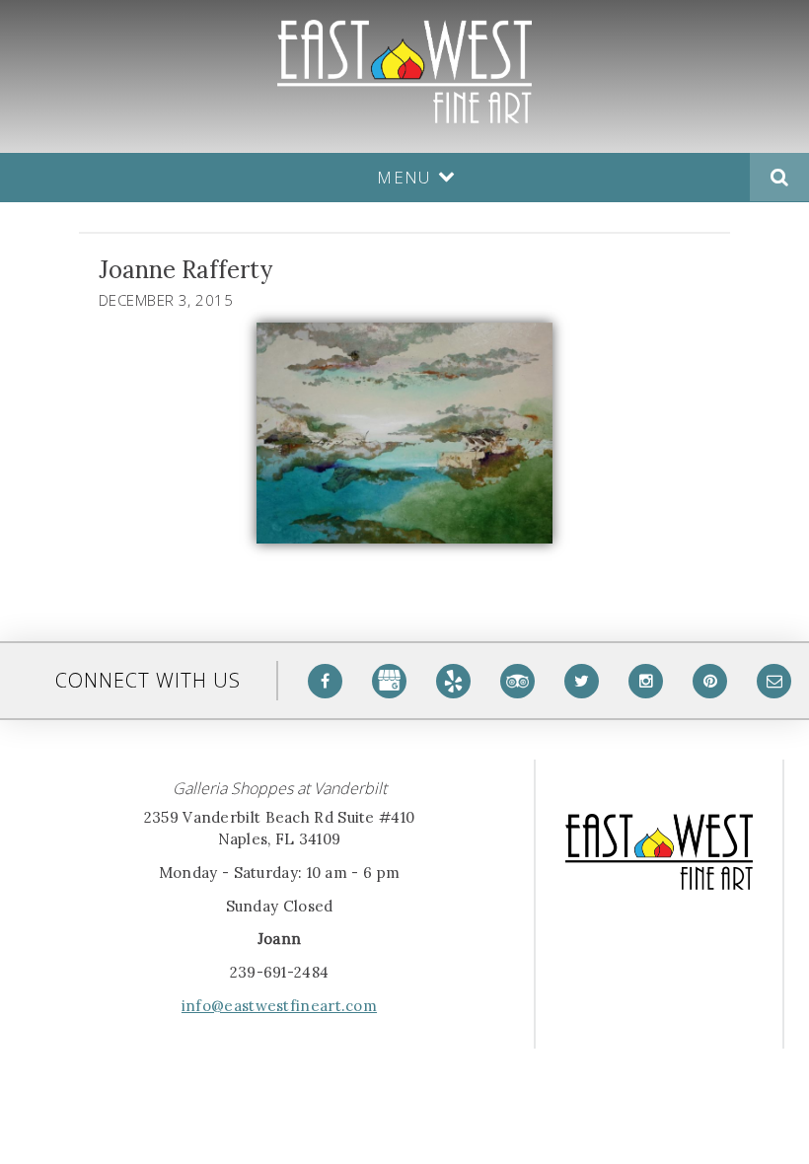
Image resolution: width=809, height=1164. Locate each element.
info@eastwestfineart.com (279, 1005)
